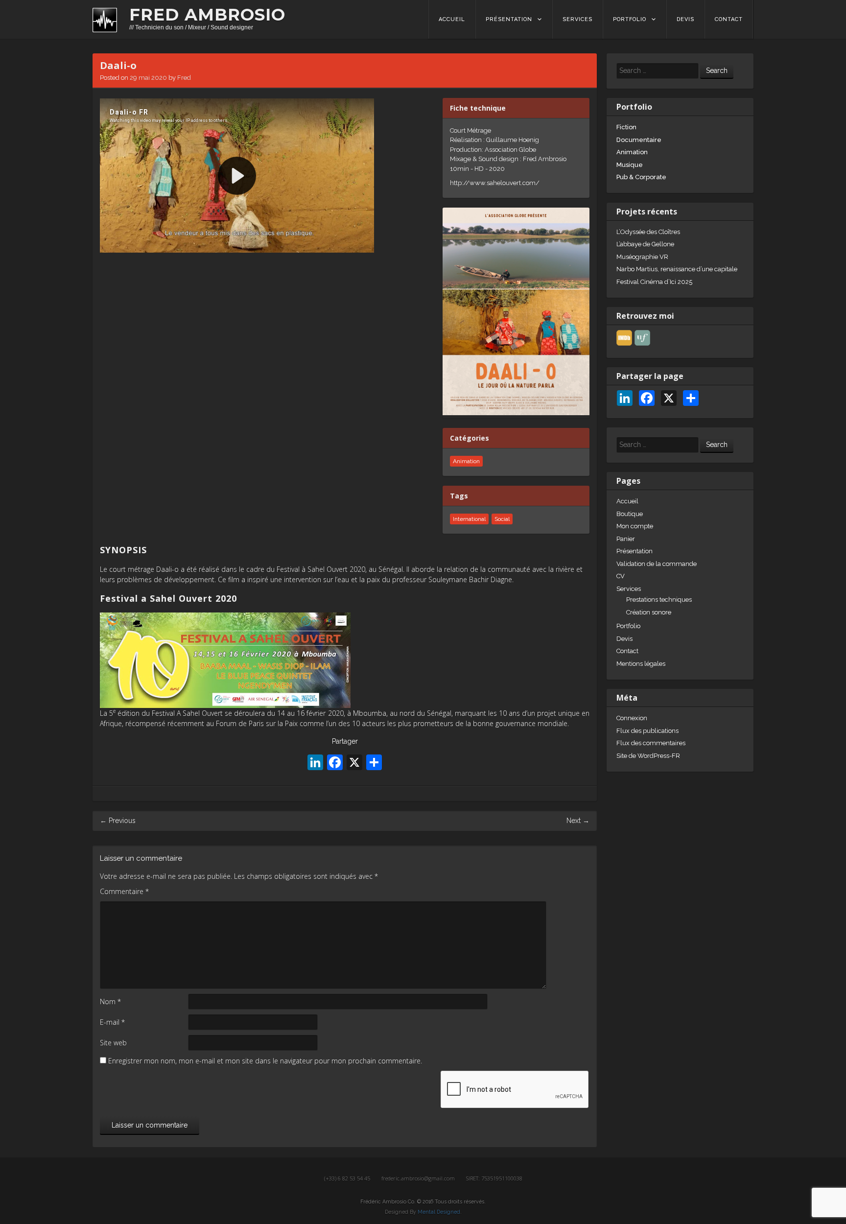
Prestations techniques (659, 599)
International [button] (469, 519)
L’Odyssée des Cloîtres (648, 231)
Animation (632, 152)
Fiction (626, 127)
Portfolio (629, 19)
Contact (729, 19)
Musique (629, 164)
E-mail (112, 1022)
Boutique (629, 514)
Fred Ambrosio (207, 14)
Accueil (452, 19)
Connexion (631, 718)
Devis (685, 19)
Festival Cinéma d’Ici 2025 (654, 281)
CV (620, 576)
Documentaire (638, 139)
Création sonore (648, 612)
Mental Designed (439, 1212)
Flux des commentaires (650, 743)
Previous (118, 820)
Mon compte (634, 526)
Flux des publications (647, 730)
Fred (184, 77)
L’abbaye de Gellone (645, 244)
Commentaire (124, 891)
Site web (113, 1042)
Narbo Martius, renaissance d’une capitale (676, 269)
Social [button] (502, 519)
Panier (625, 538)
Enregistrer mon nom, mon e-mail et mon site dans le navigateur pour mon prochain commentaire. (265, 1060)
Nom (110, 1001)
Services (577, 19)
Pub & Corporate (641, 177)
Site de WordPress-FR (648, 755)
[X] (354, 763)
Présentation (509, 19)
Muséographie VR (642, 256)
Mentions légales (640, 663)
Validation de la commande (656, 563)
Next (577, 820)
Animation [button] (466, 461)
